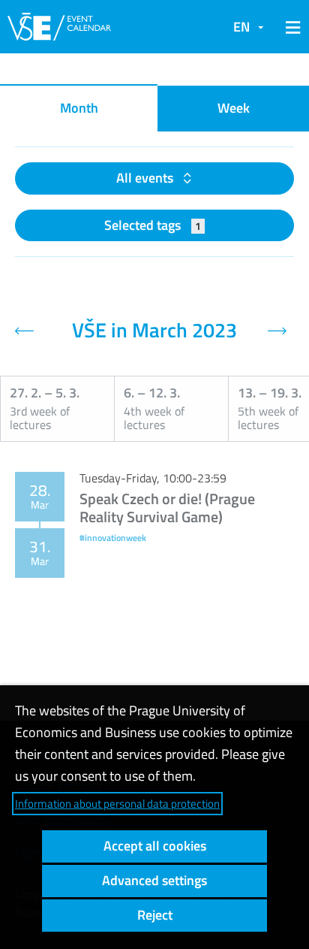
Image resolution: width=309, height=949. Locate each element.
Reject (154, 915)
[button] (290, 27)
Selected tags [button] (152, 225)
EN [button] (241, 27)
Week (234, 108)
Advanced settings (154, 880)
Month (79, 108)
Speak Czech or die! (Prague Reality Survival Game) (167, 507)
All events (146, 178)
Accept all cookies (155, 846)
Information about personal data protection (117, 803)
